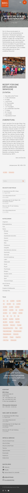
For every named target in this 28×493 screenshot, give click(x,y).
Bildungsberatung (7, 224)
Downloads (5, 453)
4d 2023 (17, 307)
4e (16, 310)
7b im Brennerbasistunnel (9, 210)
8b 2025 (17, 322)
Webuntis (6, 467)
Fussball (19, 325)
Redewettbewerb (7, 334)
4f (9, 313)
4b (3, 304)
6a (3, 316)
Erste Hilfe (5, 325)
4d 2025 (11, 310)
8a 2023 (5, 319)
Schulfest (5, 337)
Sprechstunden (6, 450)
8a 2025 (17, 319)
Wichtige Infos (6, 290)
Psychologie (7, 269)
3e (7, 301)
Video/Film (18, 337)
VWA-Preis (5, 340)
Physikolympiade (17, 331)
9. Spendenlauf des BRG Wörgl (11, 191)
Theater (11, 337)
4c (13, 304)
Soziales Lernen (8, 274)
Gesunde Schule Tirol (8, 328)
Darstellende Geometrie (10, 236)
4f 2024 (20, 313)
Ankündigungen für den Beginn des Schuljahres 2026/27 (11, 200)
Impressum (5, 455)
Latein (5, 259)
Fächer (4, 229)
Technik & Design (8, 281)
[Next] (21, 69)
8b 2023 (5, 322)
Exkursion (12, 325)
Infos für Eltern (6, 443)
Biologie (6, 231)
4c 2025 (5, 172)
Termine (5, 448)
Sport (14, 12)
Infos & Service (6, 283)
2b (3, 301)
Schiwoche (11, 172)
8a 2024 (11, 319)
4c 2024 (5, 307)
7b (14, 316)
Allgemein (5, 222)
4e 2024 (5, 313)
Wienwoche (13, 340)
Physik (5, 266)
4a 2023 (12, 301)
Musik (5, 264)
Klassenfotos (9, 480)
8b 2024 (11, 322)
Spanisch (6, 276)
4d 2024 (5, 310)
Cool (4, 226)
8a (18, 316)
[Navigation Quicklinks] (25, 2)
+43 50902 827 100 (10, 397)
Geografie (6, 247)
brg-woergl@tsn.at (11, 401)
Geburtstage (8, 477)
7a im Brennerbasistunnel (9, 195)
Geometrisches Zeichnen (10, 250)
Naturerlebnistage (7, 331)
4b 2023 (9, 304)
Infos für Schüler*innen (8, 441)
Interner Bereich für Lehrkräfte (11, 472)
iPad (16, 328)
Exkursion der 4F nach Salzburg (10, 206)
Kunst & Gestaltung (9, 257)
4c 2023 (18, 304)
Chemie (6, 233)
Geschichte (6, 252)
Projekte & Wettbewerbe (9, 288)
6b (7, 316)
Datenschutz (6, 458)
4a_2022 (19, 301)
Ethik (5, 243)
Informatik (6, 255)
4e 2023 (21, 310)
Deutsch (6, 238)
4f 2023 (14, 313)
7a (11, 316)
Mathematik (7, 262)
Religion (6, 271)
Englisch (6, 240)
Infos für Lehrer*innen (8, 446)
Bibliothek (6, 285)
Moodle (6, 470)
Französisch (7, 245)
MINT (21, 328)
